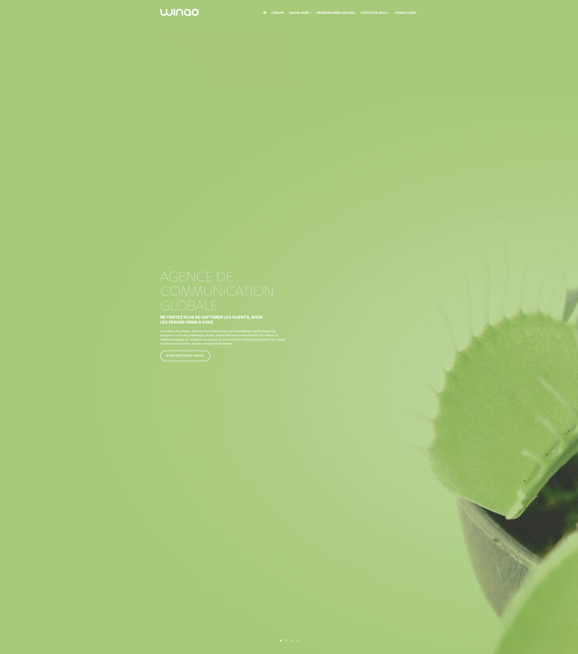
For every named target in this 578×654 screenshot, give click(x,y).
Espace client (406, 12)
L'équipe (277, 12)
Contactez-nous (374, 12)
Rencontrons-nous (185, 355)
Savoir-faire (299, 12)
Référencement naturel (336, 12)
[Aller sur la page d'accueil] (265, 12)
